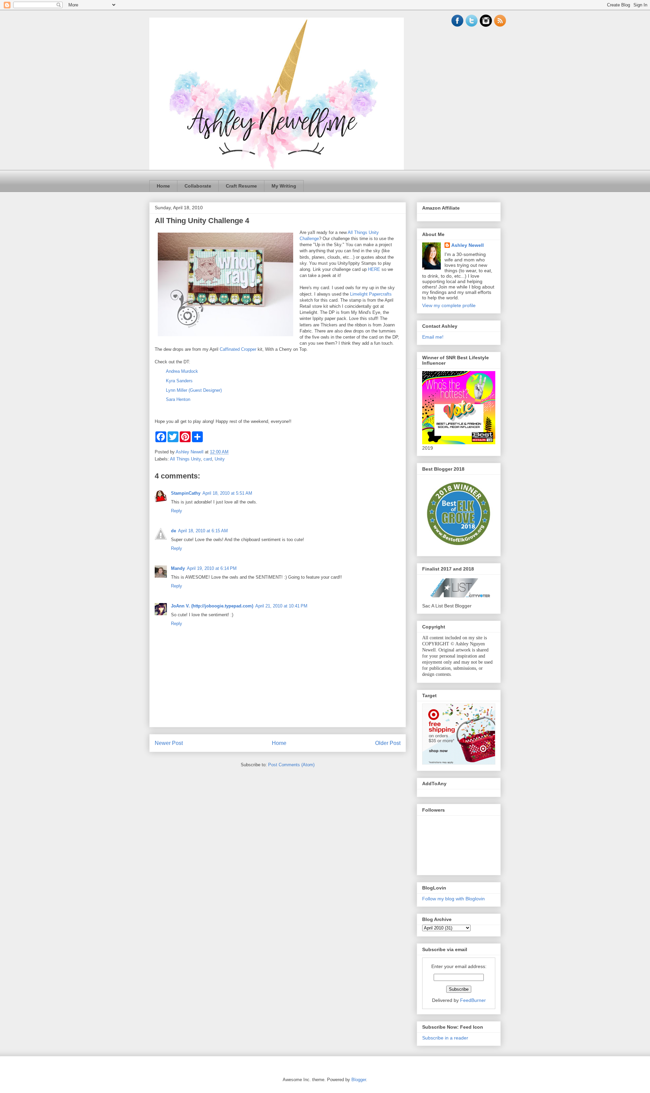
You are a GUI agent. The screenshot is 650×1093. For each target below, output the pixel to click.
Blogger (358, 1079)
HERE (374, 269)
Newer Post (169, 743)
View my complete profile (449, 305)
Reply (176, 510)
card (207, 459)
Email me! (432, 337)
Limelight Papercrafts (371, 294)
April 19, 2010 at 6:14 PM (212, 568)
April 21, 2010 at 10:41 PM (281, 605)
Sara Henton (178, 399)
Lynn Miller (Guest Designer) (194, 390)
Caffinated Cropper (238, 349)
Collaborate (198, 186)
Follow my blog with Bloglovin (453, 898)
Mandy (178, 568)
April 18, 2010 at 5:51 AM (227, 493)
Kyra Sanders (179, 380)
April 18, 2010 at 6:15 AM (203, 530)
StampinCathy (185, 493)
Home (163, 186)
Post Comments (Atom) (291, 764)
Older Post (387, 743)
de (173, 530)
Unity (220, 459)
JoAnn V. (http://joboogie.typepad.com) (212, 605)
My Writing (284, 186)
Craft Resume (241, 186)
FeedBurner (473, 1000)
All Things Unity (185, 459)
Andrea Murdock (182, 371)
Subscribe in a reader (445, 1038)
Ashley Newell (467, 245)
